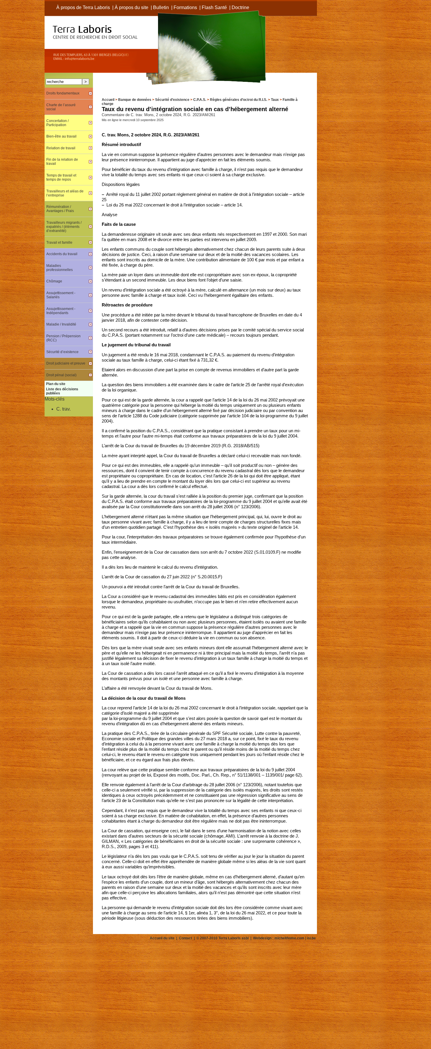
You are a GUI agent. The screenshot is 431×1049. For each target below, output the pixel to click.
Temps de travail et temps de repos (61, 177)
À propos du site (131, 7)
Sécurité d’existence (172, 100)
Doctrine (240, 7)
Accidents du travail (61, 254)
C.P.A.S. (199, 100)
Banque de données (134, 100)
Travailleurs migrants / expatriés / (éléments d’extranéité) (64, 227)
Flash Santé (214, 7)
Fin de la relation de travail (62, 161)
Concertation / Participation (57, 123)
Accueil (108, 100)
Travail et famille (59, 242)
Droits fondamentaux (62, 93)
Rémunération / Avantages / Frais (60, 209)
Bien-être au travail (61, 136)
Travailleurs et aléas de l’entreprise (65, 193)
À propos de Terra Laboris (83, 7)
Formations (185, 7)
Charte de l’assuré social (61, 107)
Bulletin (161, 7)
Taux (275, 100)
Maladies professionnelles (59, 268)
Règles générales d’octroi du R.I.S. (238, 100)
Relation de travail (60, 148)
